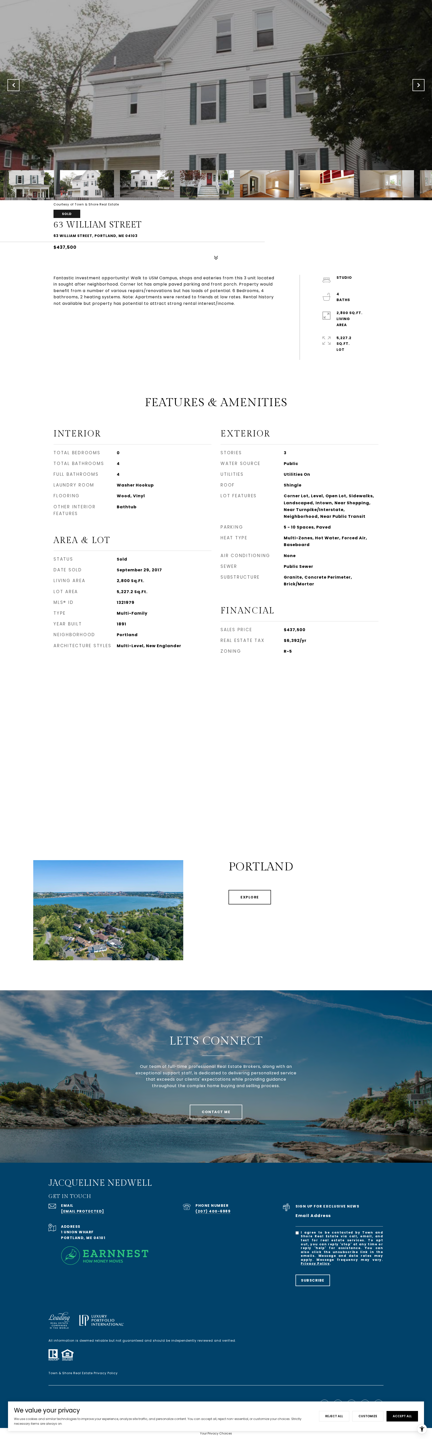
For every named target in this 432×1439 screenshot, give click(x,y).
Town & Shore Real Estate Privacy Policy (83, 1373)
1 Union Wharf (77, 1232)
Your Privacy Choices (216, 1433)
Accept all (402, 1416)
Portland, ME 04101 (83, 1237)
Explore (249, 897)
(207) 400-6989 (213, 1211)
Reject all (334, 1416)
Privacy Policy (315, 1263)
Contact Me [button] (216, 1111)
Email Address (313, 1216)
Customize (367, 1416)
